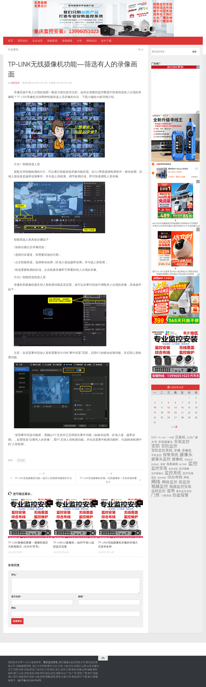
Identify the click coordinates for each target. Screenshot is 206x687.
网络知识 (91, 40)
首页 (10, 40)
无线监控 (188, 459)
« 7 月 (174, 427)
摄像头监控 (161, 459)
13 (175, 407)
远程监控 (158, 491)
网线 (186, 477)
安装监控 (182, 442)
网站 (13, 608)
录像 (177, 450)
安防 (155, 446)
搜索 (194, 51)
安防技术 (15, 83)
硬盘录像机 (161, 478)
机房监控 (155, 464)
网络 (156, 482)
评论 (14, 574)
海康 (162, 464)
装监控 (184, 482)
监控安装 (159, 468)
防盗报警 (181, 495)
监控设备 (188, 473)
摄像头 (186, 455)
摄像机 (177, 459)
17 (155, 412)
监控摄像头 (157, 473)
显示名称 (16, 596)
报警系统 (170, 455)
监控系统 (173, 473)
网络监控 (169, 482)
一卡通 (170, 437)
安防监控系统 (162, 450)
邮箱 (81, 596)
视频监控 (159, 486)
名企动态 (37, 40)
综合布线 (175, 477)
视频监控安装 (180, 487)
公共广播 (192, 437)
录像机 (187, 450)
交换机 (180, 437)
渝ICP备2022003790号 (29, 680)
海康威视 (67, 40)
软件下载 (106, 40)
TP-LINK (21, 460)
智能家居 (52, 40)
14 (182, 407)
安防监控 (169, 446)
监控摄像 (184, 468)
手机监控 (156, 455)
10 (155, 407)
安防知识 (23, 40)
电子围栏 (183, 464)
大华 (79, 40)
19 (168, 412)
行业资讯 (13, 49)
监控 (193, 463)
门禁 (155, 495)
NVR (154, 437)
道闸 (171, 491)
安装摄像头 (165, 442)
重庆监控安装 (184, 491)
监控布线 (173, 468)
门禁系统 (166, 495)
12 (168, 407)
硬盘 (153, 477)
